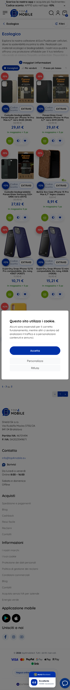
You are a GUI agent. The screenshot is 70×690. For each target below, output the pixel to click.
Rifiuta (35, 368)
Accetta (35, 350)
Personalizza (35, 361)
